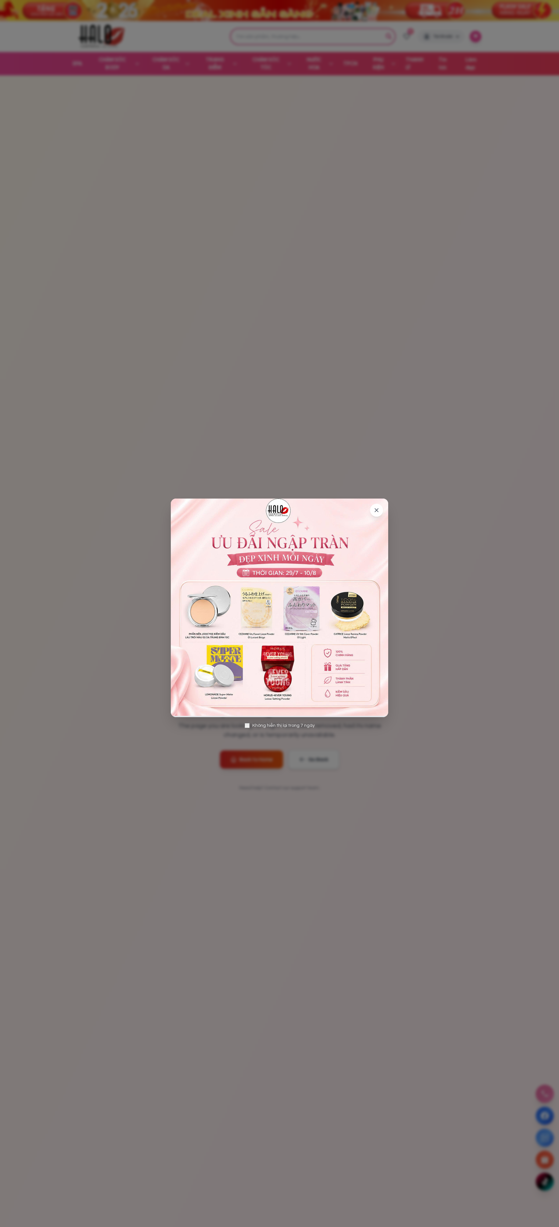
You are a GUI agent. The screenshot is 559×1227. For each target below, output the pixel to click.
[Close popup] (376, 510)
